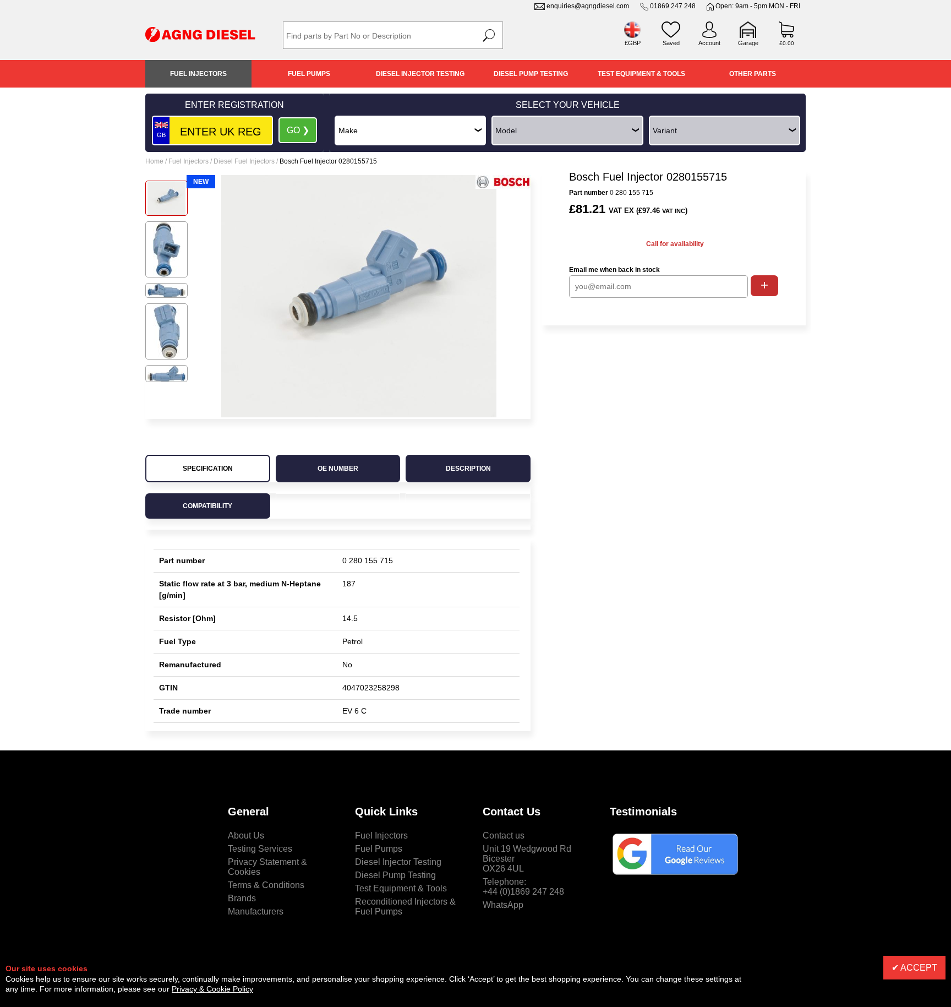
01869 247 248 (673, 6)
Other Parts (752, 74)
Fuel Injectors (198, 74)
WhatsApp (503, 905)
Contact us (503, 835)
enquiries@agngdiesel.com (587, 6)
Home (154, 161)
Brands (242, 898)
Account (709, 43)
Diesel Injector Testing (420, 74)
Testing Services (260, 848)
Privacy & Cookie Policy (212, 988)
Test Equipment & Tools (641, 74)
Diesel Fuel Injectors (244, 161)
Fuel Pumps (309, 74)
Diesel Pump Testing (531, 74)
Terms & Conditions (266, 885)
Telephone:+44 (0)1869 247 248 (523, 886)
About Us (246, 835)
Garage (748, 43)
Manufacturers (255, 911)
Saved (671, 43)
